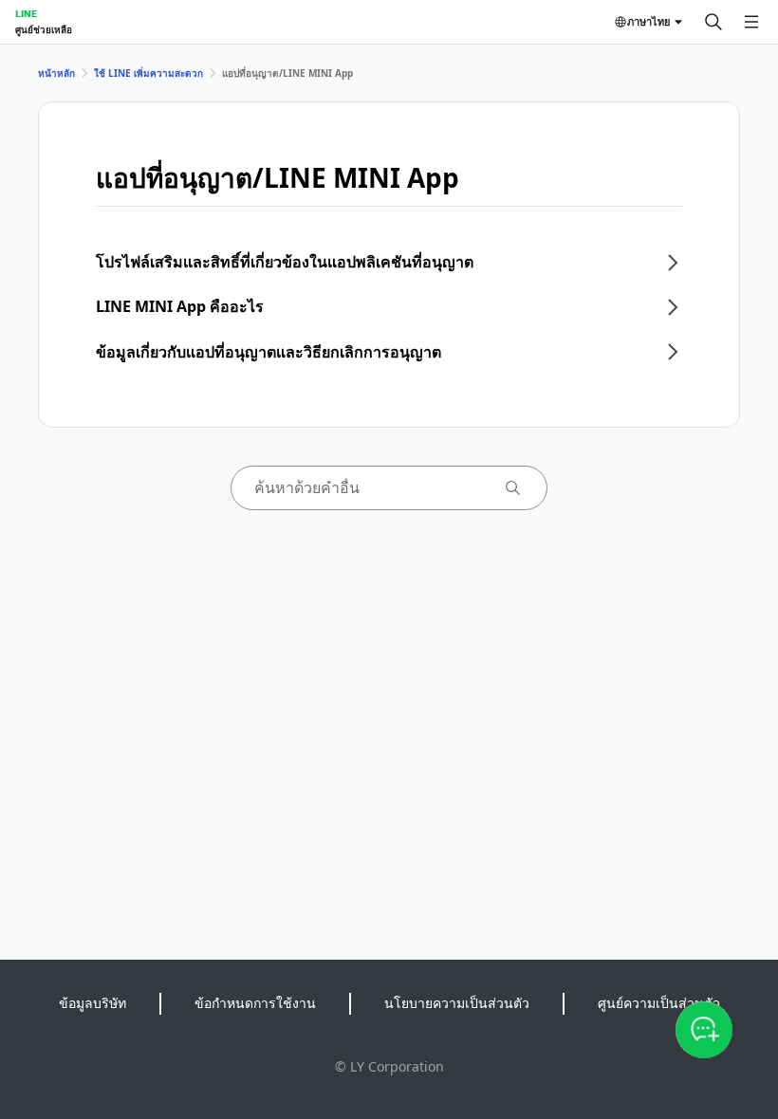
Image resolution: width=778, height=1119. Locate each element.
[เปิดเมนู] (751, 22)
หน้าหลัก (56, 73)
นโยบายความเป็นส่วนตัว (456, 1003)
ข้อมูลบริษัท (92, 1003)
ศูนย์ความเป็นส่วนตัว (659, 1003)
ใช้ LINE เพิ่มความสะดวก (148, 73)
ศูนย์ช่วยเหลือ (43, 29)
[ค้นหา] (713, 22)
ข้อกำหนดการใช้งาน (255, 1003)
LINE (26, 13)
